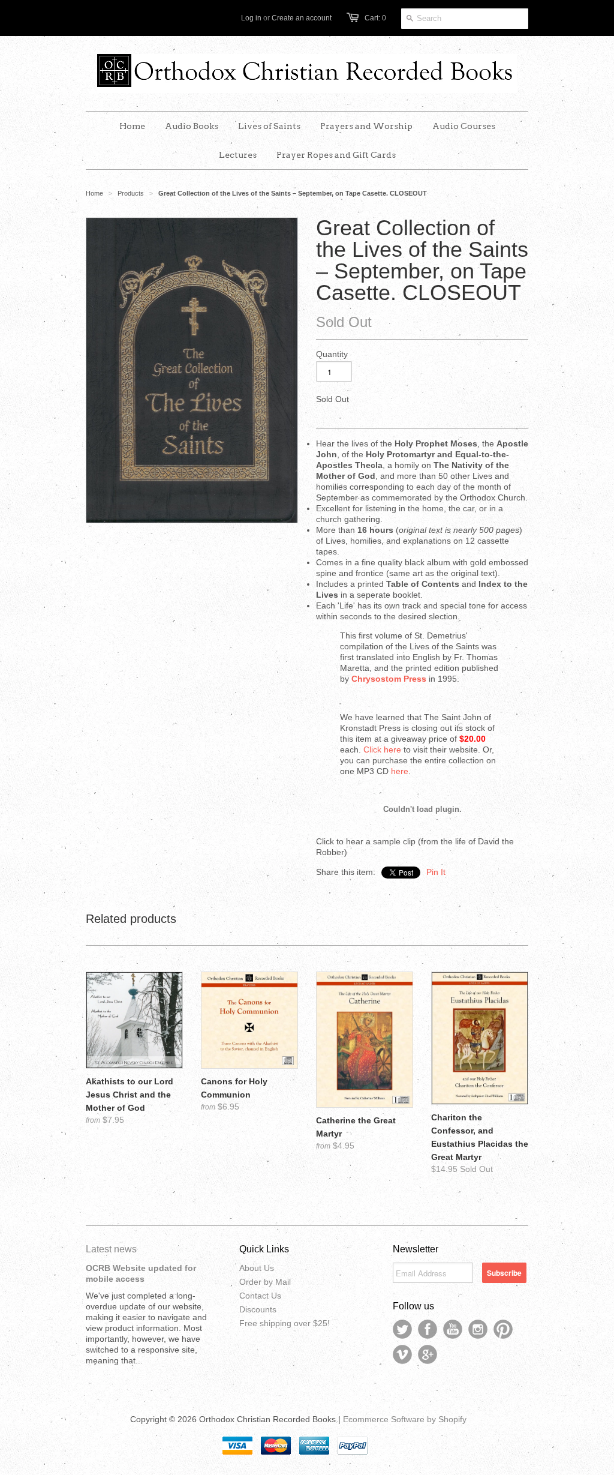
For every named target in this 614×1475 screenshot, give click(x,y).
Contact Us (260, 1295)
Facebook (427, 1329)
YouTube (452, 1329)
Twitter (402, 1329)
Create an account (302, 18)
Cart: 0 (375, 18)
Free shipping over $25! (284, 1323)
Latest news (111, 1249)
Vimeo (402, 1354)
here (399, 771)
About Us (256, 1268)
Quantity (332, 354)
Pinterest (503, 1329)
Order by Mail (265, 1282)
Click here (382, 749)
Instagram (477, 1329)
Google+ (427, 1354)
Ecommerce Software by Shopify (404, 1419)
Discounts (257, 1309)
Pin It (436, 872)
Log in (251, 18)
